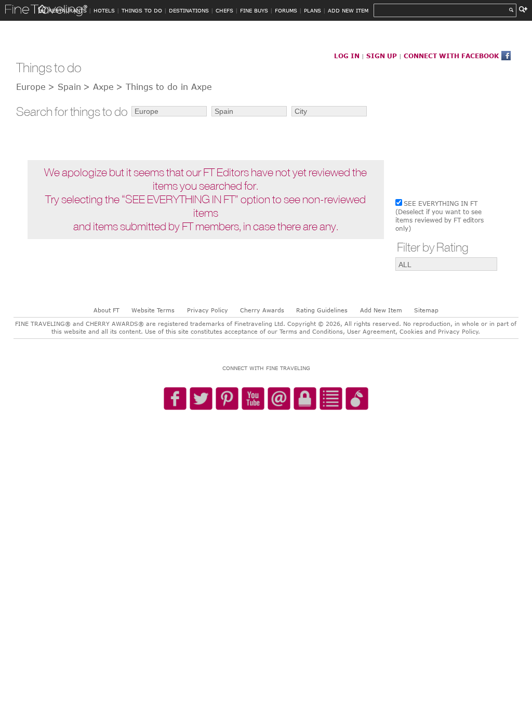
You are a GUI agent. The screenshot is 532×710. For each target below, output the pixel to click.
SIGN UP (381, 55)
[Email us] (279, 399)
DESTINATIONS (189, 10)
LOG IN (347, 55)
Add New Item (381, 310)
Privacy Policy (207, 310)
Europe (31, 86)
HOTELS (104, 10)
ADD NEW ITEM (348, 10)
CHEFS (224, 10)
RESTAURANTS (67, 10)
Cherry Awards (262, 310)
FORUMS (286, 10)
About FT (106, 310)
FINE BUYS (254, 10)
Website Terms (153, 310)
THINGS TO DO (142, 10)
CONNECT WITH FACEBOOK (451, 55)
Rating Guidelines (322, 310)
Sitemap (426, 310)
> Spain (64, 86)
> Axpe (98, 86)
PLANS (312, 10)
